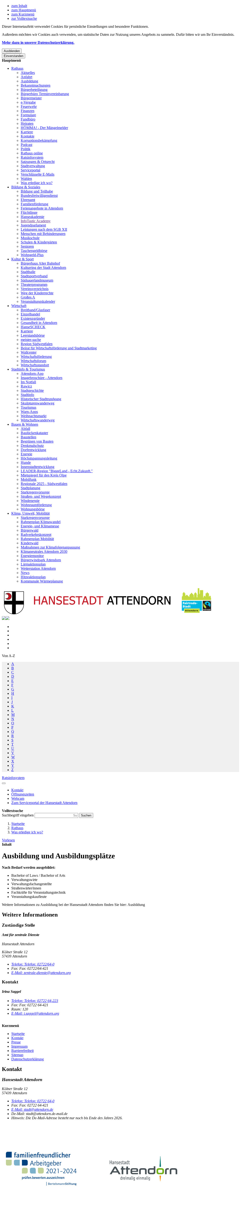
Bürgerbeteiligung (34, 90)
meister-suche (31, 340)
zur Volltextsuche (24, 18)
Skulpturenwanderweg (37, 403)
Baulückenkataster (34, 433)
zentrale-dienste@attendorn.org (41, 973)
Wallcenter (28, 352)
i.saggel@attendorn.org (35, 1013)
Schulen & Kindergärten (39, 242)
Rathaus (17, 68)
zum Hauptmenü (23, 10)
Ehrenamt (28, 200)
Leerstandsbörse (33, 335)
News (25, 573)
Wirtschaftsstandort (35, 365)
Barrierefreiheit (22, 1051)
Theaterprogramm (34, 285)
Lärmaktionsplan (33, 564)
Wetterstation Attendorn (38, 568)
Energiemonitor (32, 556)
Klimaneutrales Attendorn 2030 (44, 551)
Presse (16, 1042)
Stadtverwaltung (33, 166)
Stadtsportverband (34, 276)
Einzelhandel (30, 314)
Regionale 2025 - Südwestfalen (44, 484)
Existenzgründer (33, 318)
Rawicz (26, 386)
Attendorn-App (32, 374)
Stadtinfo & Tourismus (28, 369)
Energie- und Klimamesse (40, 526)
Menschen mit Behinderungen (43, 234)
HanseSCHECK (33, 327)
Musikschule (30, 238)
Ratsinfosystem (32, 157)
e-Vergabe (28, 102)
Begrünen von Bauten (37, 441)
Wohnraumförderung (36, 505)
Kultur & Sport (22, 259)
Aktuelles (28, 73)
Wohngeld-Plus (32, 255)
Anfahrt (26, 77)
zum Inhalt (19, 6)
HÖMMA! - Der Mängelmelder (44, 128)
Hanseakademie (32, 217)
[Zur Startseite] (108, 614)
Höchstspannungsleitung (39, 458)
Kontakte (27, 136)
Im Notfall (28, 382)
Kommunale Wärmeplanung (42, 581)
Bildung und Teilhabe (37, 191)
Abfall (25, 429)
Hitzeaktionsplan (33, 577)
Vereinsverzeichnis (34, 289)
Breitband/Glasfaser (35, 310)
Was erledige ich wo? (36, 183)
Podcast (26, 145)
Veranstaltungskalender (38, 301)
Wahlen (26, 179)
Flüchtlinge (29, 212)
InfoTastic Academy (36, 221)
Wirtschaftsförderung (36, 357)
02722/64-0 (32, 964)
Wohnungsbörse (33, 509)
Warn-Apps (29, 412)
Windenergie (30, 501)
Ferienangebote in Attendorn (42, 208)
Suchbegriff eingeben (18, 815)
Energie (26, 454)
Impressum (19, 1046)
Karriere (27, 132)
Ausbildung (29, 81)
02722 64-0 (32, 1101)
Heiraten (27, 123)
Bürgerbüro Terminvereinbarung (45, 94)
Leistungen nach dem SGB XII (44, 229)
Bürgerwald (29, 530)
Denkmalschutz (32, 446)
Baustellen (28, 437)
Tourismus (28, 407)
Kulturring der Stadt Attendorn (43, 268)
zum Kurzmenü (22, 14)
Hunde (26, 463)
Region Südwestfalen (36, 344)
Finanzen (27, 111)
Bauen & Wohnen (24, 424)
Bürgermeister (31, 98)
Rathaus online (32, 153)
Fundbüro (28, 119)
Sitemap (17, 1055)
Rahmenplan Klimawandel (40, 522)
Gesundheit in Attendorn (39, 323)
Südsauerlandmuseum (37, 280)
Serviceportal (30, 170)
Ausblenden (12, 51)
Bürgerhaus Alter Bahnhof (40, 263)
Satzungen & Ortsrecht (38, 162)
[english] (4, 619)
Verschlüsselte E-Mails (37, 174)
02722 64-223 (34, 1001)
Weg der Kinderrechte (37, 293)
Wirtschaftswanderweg (38, 420)
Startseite (18, 824)
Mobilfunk (28, 479)
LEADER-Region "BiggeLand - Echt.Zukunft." (57, 471)
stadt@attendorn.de (32, 1109)
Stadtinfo (27, 395)
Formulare (28, 115)
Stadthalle (28, 272)
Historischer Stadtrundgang (41, 399)
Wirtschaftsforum (33, 361)
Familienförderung (34, 204)
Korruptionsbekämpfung (39, 140)
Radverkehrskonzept (36, 535)
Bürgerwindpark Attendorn (41, 560)
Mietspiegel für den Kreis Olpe (44, 475)
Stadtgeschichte (32, 390)
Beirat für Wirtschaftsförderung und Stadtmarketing (59, 348)
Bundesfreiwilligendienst (39, 196)
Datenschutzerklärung (27, 1059)
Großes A (28, 297)
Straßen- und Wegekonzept (41, 496)
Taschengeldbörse (34, 251)
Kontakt (17, 1038)
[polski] (7, 619)
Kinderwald (29, 543)
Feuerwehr (29, 107)
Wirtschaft (18, 306)
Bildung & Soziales (25, 187)
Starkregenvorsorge (35, 492)
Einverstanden (13, 56)
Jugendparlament (33, 225)
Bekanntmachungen (35, 85)
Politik (25, 149)
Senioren (27, 246)
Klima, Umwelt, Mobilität (30, 513)
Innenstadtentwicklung (37, 467)
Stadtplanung (30, 488)
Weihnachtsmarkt (33, 416)
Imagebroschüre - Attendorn (41, 378)
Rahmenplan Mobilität (37, 539)
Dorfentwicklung (33, 450)
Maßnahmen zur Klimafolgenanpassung (50, 547)
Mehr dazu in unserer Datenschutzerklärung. (38, 42)
